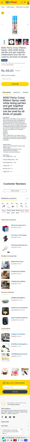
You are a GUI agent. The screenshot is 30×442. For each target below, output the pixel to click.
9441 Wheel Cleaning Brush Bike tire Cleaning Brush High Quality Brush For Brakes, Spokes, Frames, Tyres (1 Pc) (20, 344)
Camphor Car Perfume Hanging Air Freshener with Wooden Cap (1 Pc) (19, 334)
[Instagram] (6, 417)
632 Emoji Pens (17, 203)
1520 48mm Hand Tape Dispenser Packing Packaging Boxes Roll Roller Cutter (12, 203)
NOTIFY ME (15, 84)
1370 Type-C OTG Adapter (19, 235)
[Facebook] (2, 417)
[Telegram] (10, 417)
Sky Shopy (12, 437)
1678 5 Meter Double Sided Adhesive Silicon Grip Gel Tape (8, 203)
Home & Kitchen (7, 292)
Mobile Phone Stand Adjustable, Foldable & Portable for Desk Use (18, 261)
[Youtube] (14, 417)
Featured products (8, 220)
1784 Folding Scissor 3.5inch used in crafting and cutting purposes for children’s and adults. (26, 203)
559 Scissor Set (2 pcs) (21, 203)
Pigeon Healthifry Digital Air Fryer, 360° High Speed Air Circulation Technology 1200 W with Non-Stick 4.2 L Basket (19, 318)
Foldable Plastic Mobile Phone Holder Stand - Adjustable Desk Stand (18, 271)
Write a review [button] (15, 190)
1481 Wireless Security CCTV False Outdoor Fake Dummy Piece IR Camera (3, 203)
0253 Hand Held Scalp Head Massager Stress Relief (19, 245)
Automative (5, 329)
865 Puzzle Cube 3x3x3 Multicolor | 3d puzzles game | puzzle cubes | (19, 225)
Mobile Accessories (9, 256)
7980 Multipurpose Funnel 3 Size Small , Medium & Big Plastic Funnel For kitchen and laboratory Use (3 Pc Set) (20, 354)
